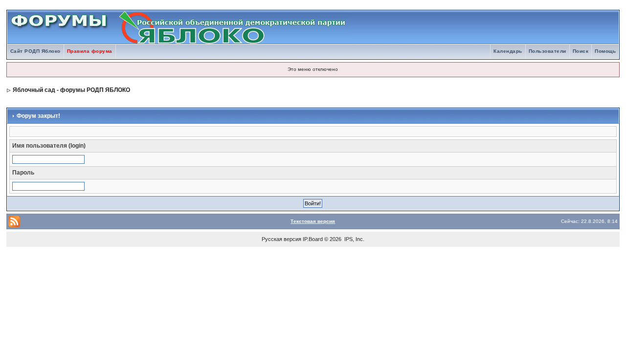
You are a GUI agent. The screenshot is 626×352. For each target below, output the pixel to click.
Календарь (507, 51)
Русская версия (281, 239)
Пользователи (547, 51)
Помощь (605, 51)
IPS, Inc (353, 239)
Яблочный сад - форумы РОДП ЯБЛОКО (71, 90)
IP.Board (313, 239)
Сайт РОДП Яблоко (35, 51)
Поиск (581, 51)
